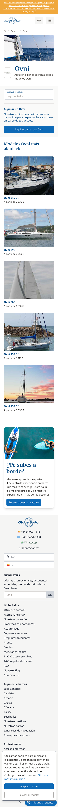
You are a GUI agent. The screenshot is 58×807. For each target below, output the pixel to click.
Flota (13, 31)
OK (50, 595)
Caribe (8, 712)
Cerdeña (9, 693)
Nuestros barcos (14, 726)
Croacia (8, 698)
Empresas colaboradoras (19, 624)
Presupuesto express (17, 735)
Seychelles (10, 716)
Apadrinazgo (11, 628)
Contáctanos (11, 675)
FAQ (6, 666)
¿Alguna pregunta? (43, 802)
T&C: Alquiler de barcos (18, 661)
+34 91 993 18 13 (30, 531)
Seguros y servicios (15, 633)
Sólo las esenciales (29, 794)
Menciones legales (15, 652)
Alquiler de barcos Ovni (29, 129)
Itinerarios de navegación (19, 730)
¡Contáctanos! (30, 548)
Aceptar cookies (29, 786)
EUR (13, 557)
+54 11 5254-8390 (30, 537)
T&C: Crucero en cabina (18, 656)
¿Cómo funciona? (14, 614)
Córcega (9, 707)
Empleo (8, 647)
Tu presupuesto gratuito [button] (24, 502)
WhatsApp (30, 542)
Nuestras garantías (15, 619)
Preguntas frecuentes (17, 638)
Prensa (8, 642)
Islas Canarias (12, 688)
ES (12, 565)
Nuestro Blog (12, 670)
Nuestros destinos (15, 721)
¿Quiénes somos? (14, 610)
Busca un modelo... (15, 92)
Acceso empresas (14, 749)
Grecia (8, 702)
